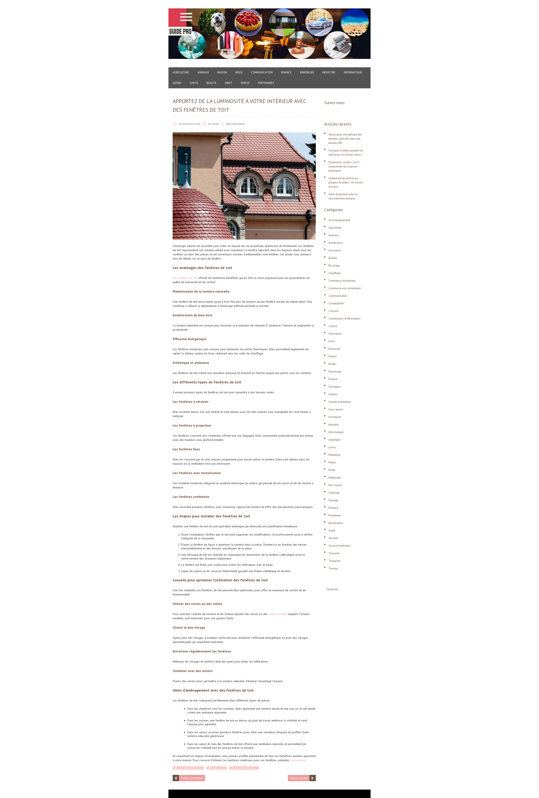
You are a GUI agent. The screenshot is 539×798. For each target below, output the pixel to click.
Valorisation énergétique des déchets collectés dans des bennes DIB (345, 139)
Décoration (238, 123)
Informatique (353, 72)
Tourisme (334, 553)
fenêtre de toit (218, 768)
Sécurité (333, 538)
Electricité (334, 349)
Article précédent (192, 778)
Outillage (333, 492)
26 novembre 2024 (189, 123)
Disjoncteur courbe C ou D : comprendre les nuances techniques (344, 166)
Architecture (335, 243)
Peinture (333, 508)
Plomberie (334, 515)
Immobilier (307, 72)
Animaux (203, 72)
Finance (286, 72)
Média (332, 462)
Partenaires (266, 83)
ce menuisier (298, 760)
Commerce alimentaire (342, 280)
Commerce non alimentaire (344, 288)
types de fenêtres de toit (245, 768)
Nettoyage (334, 477)
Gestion (333, 394)
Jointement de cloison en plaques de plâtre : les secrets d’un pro (345, 182)
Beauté (211, 83)
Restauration (335, 523)
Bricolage (334, 265)
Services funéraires (339, 545)
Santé (194, 83)
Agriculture (181, 72)
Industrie (328, 72)
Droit (228, 83)
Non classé (335, 485)
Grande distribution (339, 402)
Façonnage (335, 371)
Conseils (333, 311)
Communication (262, 72)
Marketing (334, 455)
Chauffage (334, 273)
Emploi (245, 83)
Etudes (332, 364)
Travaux (333, 568)
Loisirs (177, 83)
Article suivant (298, 778)
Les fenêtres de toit (185, 278)
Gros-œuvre (335, 409)
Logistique (334, 439)
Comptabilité (336, 303)
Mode (239, 72)
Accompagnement (339, 220)
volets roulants (277, 614)
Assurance (334, 250)
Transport (334, 561)
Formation (334, 386)
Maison (222, 72)
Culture (332, 326)
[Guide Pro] (269, 10)
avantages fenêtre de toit (190, 768)
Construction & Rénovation (344, 318)
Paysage (333, 500)
